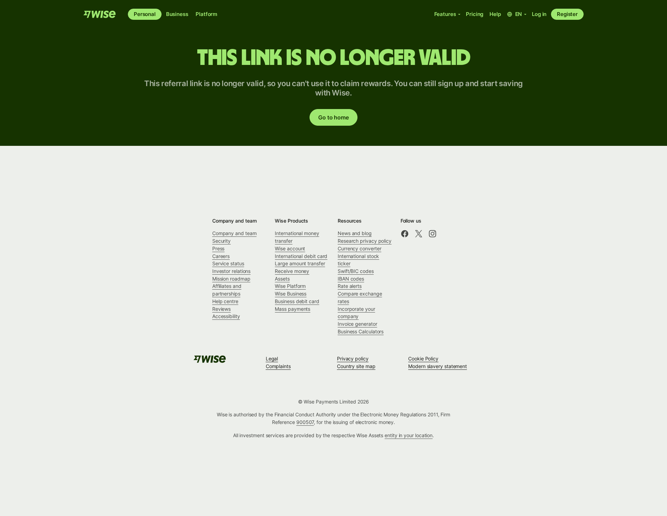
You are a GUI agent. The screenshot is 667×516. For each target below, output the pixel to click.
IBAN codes (351, 279)
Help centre (225, 301)
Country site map (356, 366)
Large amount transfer (300, 263)
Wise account (290, 248)
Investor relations (231, 271)
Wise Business (290, 294)
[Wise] (100, 14)
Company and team (234, 233)
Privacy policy (353, 358)
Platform (206, 14)
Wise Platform (290, 286)
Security (221, 241)
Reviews (221, 309)
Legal (272, 358)
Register (567, 14)
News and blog (355, 233)
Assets (282, 279)
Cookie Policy (423, 358)
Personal (145, 14)
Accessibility (226, 316)
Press (218, 248)
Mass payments (292, 309)
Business (177, 14)
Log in (539, 14)
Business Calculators (361, 331)
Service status (228, 263)
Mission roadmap (231, 279)
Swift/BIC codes (356, 271)
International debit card (301, 256)
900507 (305, 422)
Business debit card (297, 301)
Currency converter (359, 248)
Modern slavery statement (437, 366)
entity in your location (409, 435)
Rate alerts (350, 286)
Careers (221, 256)
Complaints (278, 366)
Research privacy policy (365, 241)
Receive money (292, 271)
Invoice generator (357, 324)
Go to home (333, 117)
